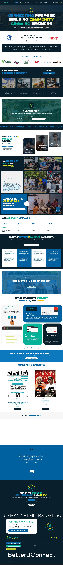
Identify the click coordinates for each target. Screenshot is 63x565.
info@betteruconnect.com (14, 546)
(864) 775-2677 (11, 548)
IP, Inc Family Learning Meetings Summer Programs (17, 402)
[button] (61, 2)
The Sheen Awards (45, 400)
